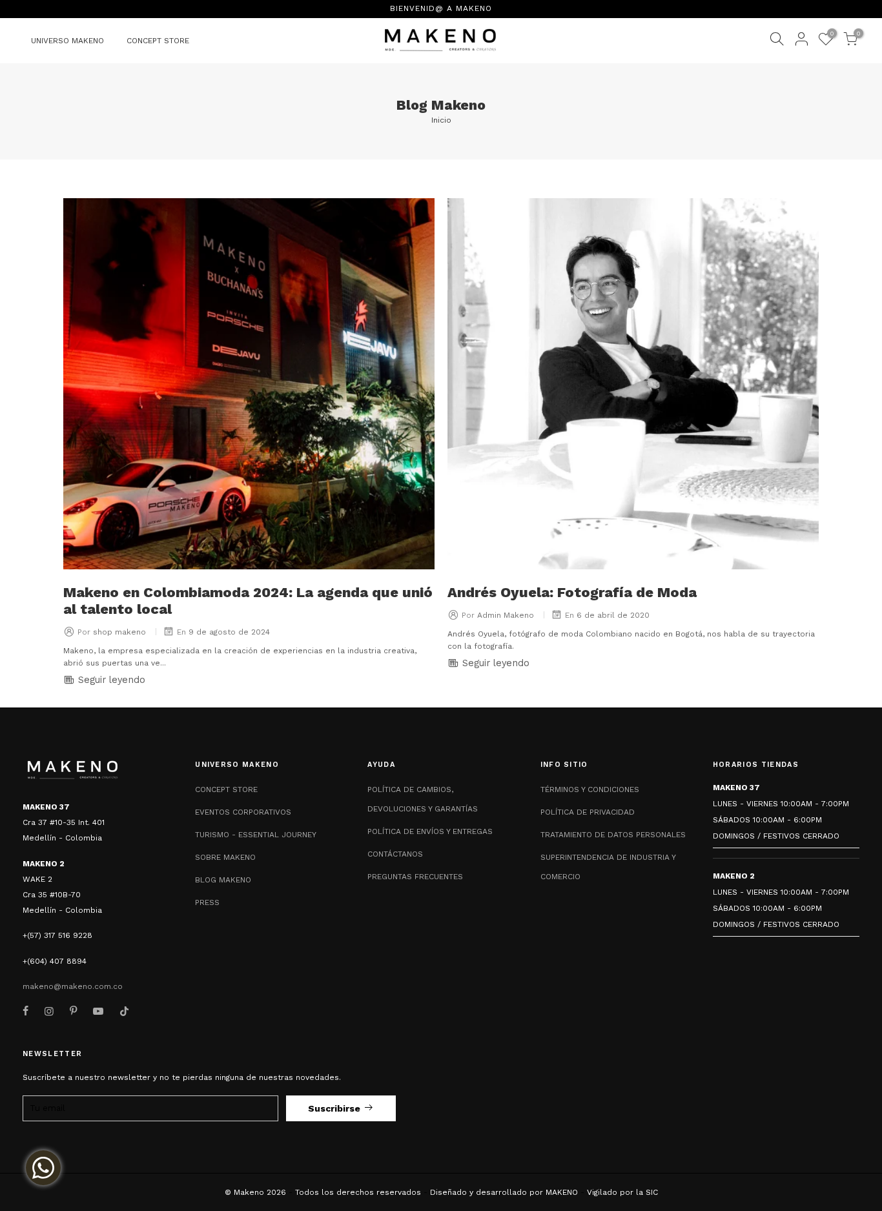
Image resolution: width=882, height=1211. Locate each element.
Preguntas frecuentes (415, 876)
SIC (652, 1192)
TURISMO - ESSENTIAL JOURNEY (255, 834)
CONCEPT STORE (158, 40)
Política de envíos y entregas (430, 831)
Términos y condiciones (589, 789)
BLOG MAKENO (223, 879)
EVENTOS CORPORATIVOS (243, 812)
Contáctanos (395, 854)
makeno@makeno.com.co (73, 986)
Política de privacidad (587, 812)
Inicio (441, 120)
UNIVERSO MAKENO (67, 40)
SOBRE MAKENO (225, 857)
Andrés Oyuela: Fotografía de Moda (572, 592)
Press (207, 902)
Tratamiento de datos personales (613, 834)
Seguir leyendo (110, 680)
